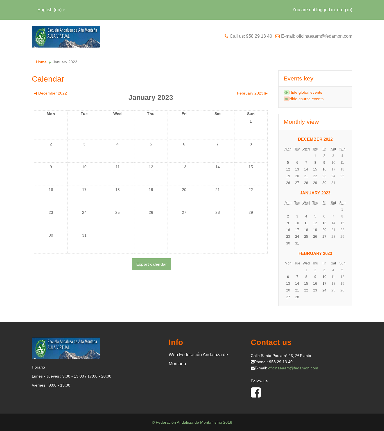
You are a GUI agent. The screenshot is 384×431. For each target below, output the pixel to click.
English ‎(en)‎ (49, 9)
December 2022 (315, 139)
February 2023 (315, 253)
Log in (344, 9)
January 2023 (65, 62)
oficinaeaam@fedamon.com (293, 368)
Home (41, 62)
